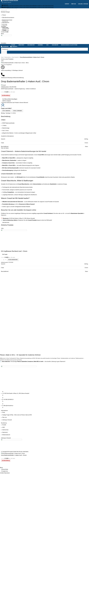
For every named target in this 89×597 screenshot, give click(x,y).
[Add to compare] (3, 465)
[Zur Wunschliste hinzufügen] (6, 465)
